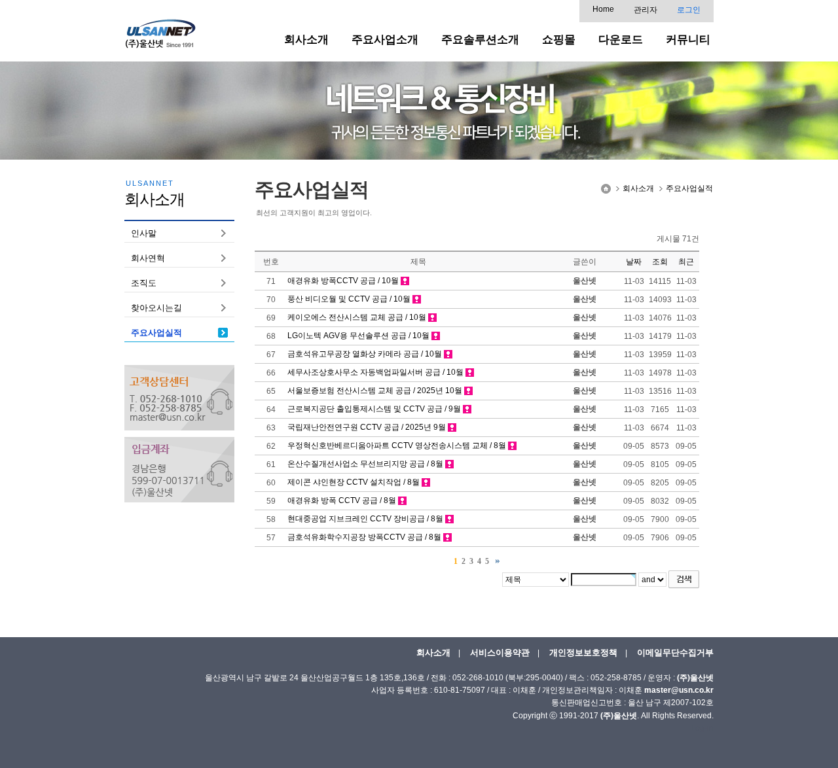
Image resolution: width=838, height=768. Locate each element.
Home (603, 9)
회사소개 (638, 188)
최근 (686, 261)
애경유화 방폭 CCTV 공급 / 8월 (341, 500)
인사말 (143, 233)
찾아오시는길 (156, 308)
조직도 (143, 283)
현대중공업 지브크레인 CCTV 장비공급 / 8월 (365, 518)
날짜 (634, 261)
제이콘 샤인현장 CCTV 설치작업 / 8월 (353, 482)
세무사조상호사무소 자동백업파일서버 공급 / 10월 (375, 372)
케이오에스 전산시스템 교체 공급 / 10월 (356, 317)
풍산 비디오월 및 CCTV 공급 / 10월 (348, 299)
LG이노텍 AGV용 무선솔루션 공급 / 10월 (358, 335)
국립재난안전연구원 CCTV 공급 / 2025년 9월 (366, 427)
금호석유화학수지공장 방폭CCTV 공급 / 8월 (364, 537)
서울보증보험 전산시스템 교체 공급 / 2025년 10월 (374, 390)
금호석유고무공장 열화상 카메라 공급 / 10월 (364, 353)
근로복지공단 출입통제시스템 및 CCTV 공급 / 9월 (374, 408)
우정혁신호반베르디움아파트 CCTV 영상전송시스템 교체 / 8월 (396, 445)
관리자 (645, 9)
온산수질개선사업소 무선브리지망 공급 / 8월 (365, 463)
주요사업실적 (156, 333)
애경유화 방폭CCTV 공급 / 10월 (343, 280)
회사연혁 (148, 258)
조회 (660, 261)
